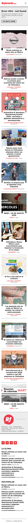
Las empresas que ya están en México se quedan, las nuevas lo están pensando (14, 309)
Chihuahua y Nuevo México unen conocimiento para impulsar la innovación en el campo (14, 246)
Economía (10, 54)
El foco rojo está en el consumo (14, 277)
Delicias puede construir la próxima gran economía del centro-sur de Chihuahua (14, 82)
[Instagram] (7, 442)
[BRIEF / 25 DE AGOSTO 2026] (14, 394)
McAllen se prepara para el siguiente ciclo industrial (14, 184)
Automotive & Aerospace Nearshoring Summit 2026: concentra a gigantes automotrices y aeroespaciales (14, 116)
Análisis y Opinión (13, 87)
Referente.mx (18, 54)
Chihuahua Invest (10, 189)
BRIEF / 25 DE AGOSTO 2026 (14, 405)
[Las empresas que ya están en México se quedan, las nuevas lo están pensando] (14, 296)
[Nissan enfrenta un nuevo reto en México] (14, 40)
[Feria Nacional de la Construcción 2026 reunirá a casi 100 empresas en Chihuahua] (14, 360)
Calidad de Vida (12, 158)
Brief (12, 217)
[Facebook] (3, 442)
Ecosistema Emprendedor (13, 122)
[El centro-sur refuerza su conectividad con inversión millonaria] (14, 330)
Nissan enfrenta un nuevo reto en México (14, 51)
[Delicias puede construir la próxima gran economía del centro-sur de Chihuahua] (14, 69)
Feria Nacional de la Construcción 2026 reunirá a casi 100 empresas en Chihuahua (14, 373)
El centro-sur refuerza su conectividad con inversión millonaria (14, 342)
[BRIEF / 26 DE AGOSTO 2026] (14, 203)
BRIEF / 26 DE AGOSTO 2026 (14, 214)
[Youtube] (15, 442)
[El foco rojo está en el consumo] (14, 267)
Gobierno (12, 252)
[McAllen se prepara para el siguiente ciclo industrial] (14, 173)
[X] (11, 442)
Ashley (20, 158)
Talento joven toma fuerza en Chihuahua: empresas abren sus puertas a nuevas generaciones (14, 152)
